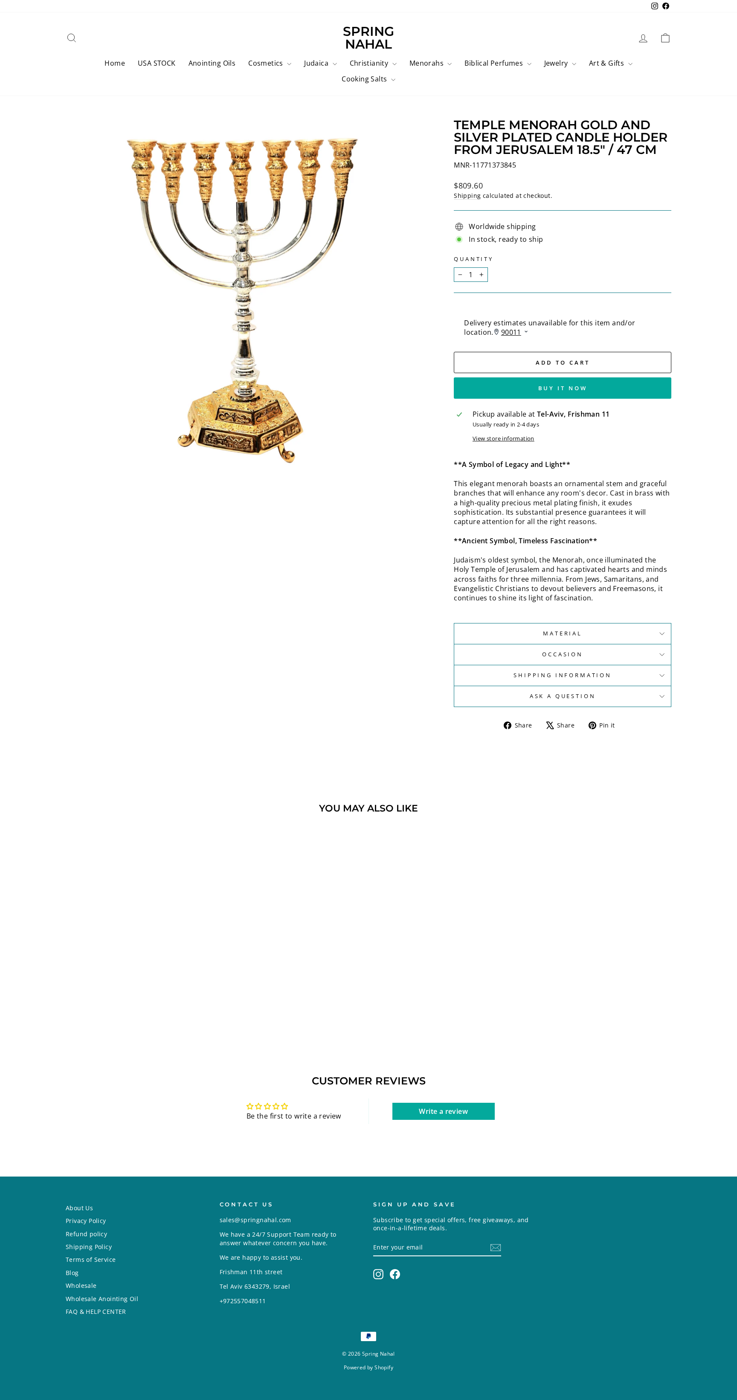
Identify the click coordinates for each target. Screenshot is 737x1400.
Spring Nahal (368, 37)
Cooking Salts (365, 79)
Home (114, 63)
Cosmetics (266, 63)
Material (562, 633)
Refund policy (86, 1234)
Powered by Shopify (368, 1367)
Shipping (467, 195)
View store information (503, 438)
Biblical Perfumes (494, 63)
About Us (79, 1208)
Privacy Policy (86, 1221)
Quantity (473, 259)
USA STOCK (157, 63)
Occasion (562, 654)
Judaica (317, 63)
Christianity (370, 63)
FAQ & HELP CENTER (96, 1311)
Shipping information (563, 675)
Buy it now (562, 388)
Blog (72, 1273)
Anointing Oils (212, 63)
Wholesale (81, 1285)
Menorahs (427, 63)
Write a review (443, 1111)
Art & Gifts (607, 63)
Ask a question (563, 696)
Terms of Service (91, 1259)
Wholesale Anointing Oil (102, 1299)
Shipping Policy (89, 1247)
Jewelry (557, 63)
